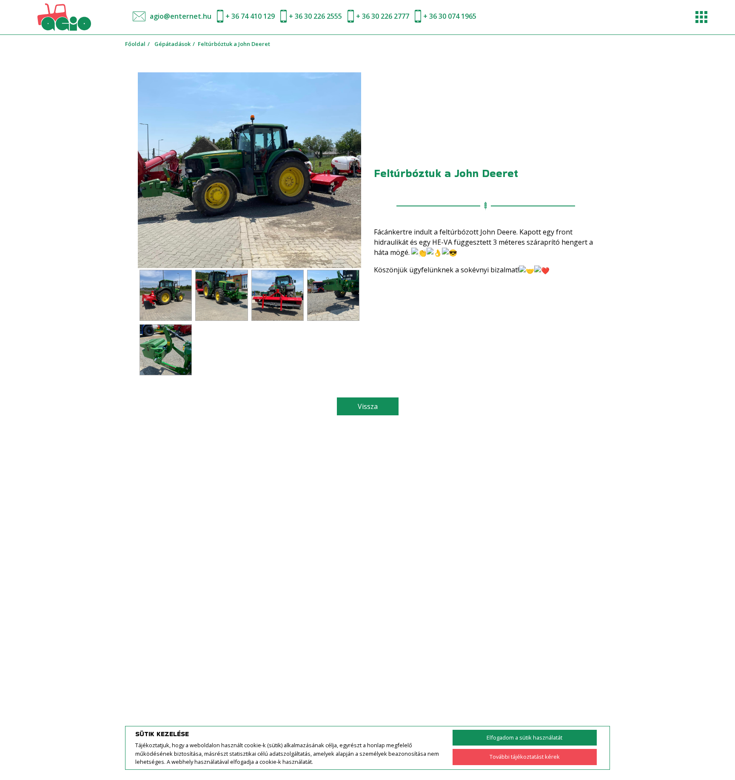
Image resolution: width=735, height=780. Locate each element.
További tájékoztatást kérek (525, 756)
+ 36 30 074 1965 (449, 16)
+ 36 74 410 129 (250, 16)
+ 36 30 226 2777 (382, 16)
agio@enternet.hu (180, 16)
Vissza (368, 406)
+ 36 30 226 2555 (315, 16)
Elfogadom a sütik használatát (524, 737)
